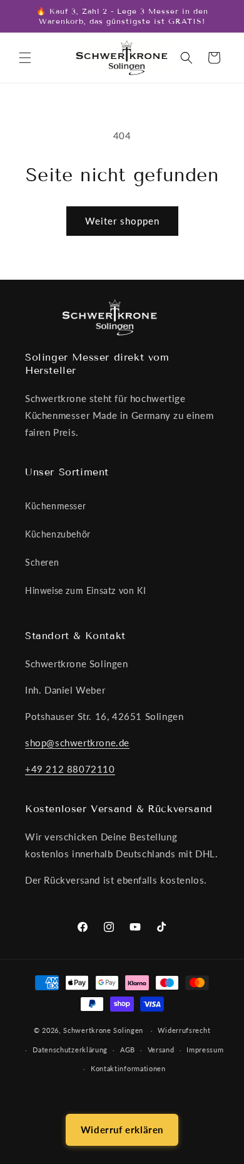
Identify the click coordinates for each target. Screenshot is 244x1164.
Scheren (42, 562)
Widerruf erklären (122, 1129)
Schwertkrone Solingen (103, 1030)
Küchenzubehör (58, 534)
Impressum (204, 1049)
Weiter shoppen (122, 220)
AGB (127, 1049)
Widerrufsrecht (184, 1030)
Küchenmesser (55, 505)
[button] (25, 57)
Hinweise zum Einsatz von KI (85, 590)
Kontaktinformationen (128, 1068)
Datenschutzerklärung (70, 1049)
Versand (161, 1049)
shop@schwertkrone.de (77, 742)
